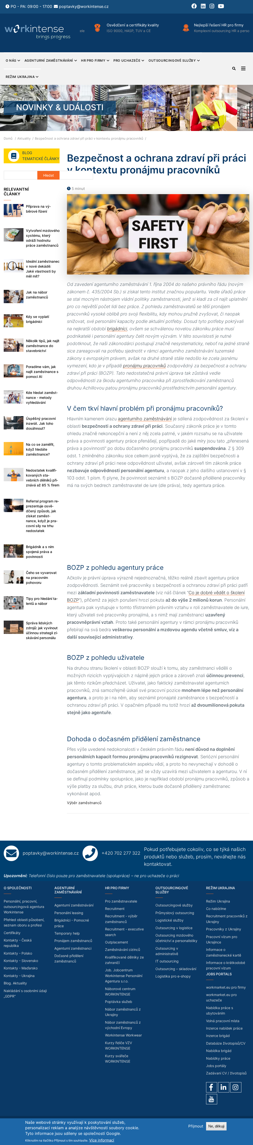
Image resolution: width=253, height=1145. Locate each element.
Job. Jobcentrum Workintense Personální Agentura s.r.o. (123, 975)
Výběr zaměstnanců (84, 802)
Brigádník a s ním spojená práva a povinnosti (40, 552)
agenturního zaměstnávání (145, 418)
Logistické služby (169, 920)
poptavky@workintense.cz (84, 6)
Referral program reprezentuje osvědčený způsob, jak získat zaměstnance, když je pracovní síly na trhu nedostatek (42, 516)
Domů (8, 138)
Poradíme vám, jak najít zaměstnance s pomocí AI (42, 372)
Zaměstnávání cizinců (122, 949)
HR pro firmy (93, 60)
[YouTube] (212, 1099)
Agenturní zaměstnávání (48, 60)
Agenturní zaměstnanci (72, 948)
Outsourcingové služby (172, 60)
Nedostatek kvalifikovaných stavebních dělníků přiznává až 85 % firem (42, 477)
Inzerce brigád (218, 1036)
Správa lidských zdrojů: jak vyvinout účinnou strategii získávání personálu (42, 630)
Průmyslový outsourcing (174, 913)
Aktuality (24, 138)
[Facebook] (212, 1087)
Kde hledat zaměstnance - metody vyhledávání (42, 397)
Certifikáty (12, 933)
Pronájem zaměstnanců (73, 941)
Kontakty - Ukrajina (19, 976)
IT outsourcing (167, 961)
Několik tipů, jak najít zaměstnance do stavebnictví (42, 346)
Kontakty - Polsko (18, 953)
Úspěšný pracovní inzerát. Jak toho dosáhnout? (41, 423)
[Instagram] (236, 1087)
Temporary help (67, 933)
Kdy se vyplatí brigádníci (37, 319)
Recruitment (115, 908)
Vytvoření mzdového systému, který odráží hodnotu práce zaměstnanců (43, 237)
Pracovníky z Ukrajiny (223, 929)
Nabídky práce (218, 1058)
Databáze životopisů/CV (225, 1043)
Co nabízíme (216, 908)
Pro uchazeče (126, 60)
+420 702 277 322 (121, 853)
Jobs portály (216, 1066)
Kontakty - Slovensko (21, 961)
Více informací (101, 1140)
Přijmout (195, 1126)
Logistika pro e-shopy (173, 976)
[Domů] (38, 32)
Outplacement (116, 942)
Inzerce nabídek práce (224, 1028)
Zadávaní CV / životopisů (226, 1073)
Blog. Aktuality (15, 983)
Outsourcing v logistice (173, 928)
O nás (11, 60)
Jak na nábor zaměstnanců (37, 294)
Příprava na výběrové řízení (38, 208)
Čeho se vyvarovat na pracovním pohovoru (41, 578)
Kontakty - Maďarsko (21, 968)
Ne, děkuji (216, 1126)
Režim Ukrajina (20, 77)
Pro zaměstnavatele (121, 901)
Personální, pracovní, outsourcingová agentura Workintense (24, 906)
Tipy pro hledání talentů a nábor (42, 601)
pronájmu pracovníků (144, 365)
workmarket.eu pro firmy (226, 987)
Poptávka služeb (118, 1001)
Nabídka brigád (219, 1051)
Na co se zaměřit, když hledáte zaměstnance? (40, 449)
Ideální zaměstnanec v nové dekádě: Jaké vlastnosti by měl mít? (43, 268)
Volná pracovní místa (222, 1021)
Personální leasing (68, 913)
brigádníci (117, 328)
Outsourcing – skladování (175, 969)
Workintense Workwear (123, 1035)
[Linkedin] (224, 1087)
